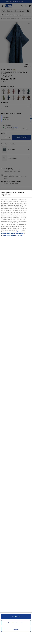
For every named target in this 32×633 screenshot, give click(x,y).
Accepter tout (16, 616)
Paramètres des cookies (16, 623)
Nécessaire (16, 629)
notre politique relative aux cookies (11, 235)
